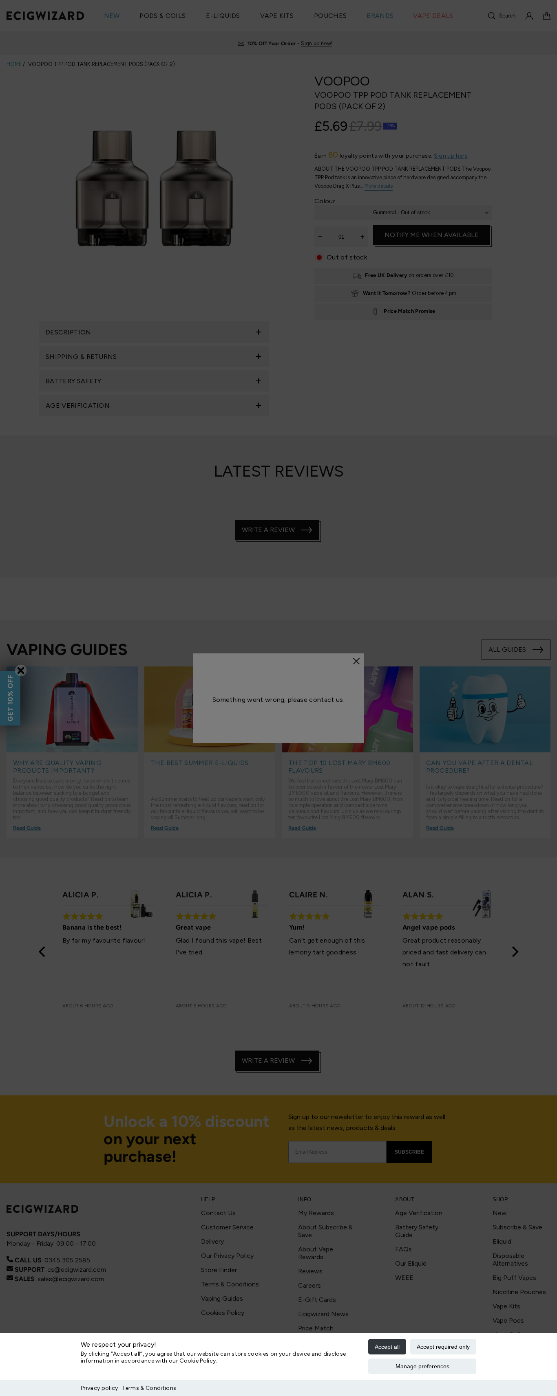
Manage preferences (422, 1366)
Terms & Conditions (149, 1388)
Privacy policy (99, 1388)
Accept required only (443, 1346)
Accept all (387, 1346)
